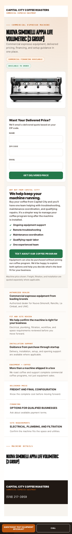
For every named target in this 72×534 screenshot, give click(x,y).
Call (53, 528)
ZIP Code (13, 146)
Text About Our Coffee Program (36, 253)
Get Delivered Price (36, 175)
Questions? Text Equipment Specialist (18, 528)
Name (12, 133)
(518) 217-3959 (16, 497)
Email (12, 159)
